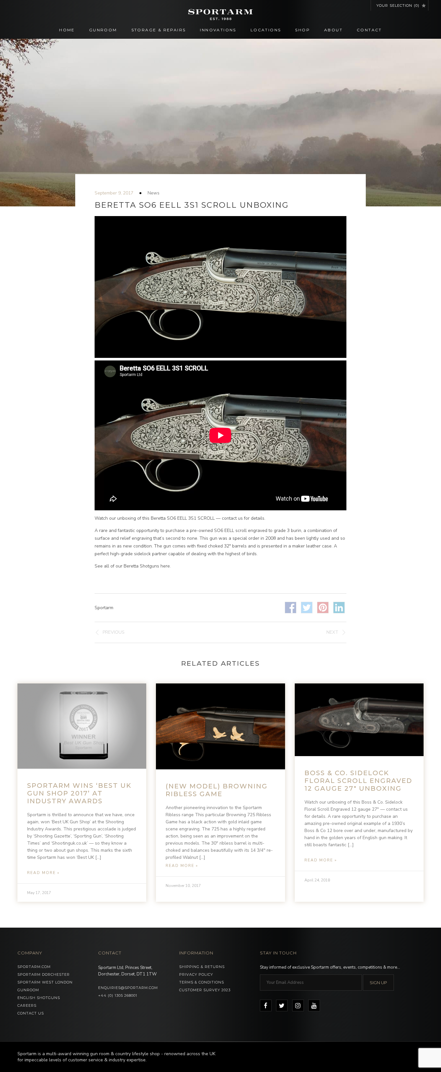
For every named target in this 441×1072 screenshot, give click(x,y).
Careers (26, 1005)
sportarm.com (34, 966)
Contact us (30, 1013)
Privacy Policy (196, 974)
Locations (266, 29)
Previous (114, 632)
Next (332, 632)
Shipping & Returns (202, 966)
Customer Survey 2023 (205, 990)
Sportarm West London (45, 982)
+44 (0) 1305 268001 (117, 995)
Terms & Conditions (201, 982)
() (397, 5)
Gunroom (103, 29)
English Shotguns (38, 997)
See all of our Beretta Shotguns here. (133, 566)
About (333, 29)
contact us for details (243, 518)
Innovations (218, 29)
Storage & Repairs (158, 29)
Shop (302, 29)
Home (67, 29)
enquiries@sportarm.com (128, 987)
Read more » (43, 872)
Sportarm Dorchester (43, 974)
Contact (369, 29)
